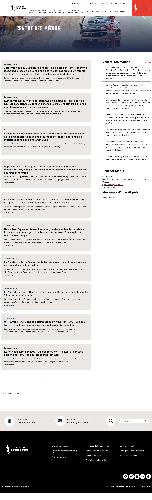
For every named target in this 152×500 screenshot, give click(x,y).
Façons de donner (92, 11)
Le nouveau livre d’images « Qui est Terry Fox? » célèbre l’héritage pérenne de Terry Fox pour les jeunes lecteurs (43, 353)
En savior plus (9, 84)
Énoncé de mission (90, 3)
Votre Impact (107, 11)
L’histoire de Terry (32, 11)
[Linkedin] (127, 3)
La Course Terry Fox (42, 11)
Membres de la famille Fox (97, 446)
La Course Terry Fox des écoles (57, 11)
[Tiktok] (148, 476)
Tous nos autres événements (75, 11)
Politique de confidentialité (132, 451)
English (104, 3)
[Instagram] (120, 3)
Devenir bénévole (93, 455)
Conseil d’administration (97, 460)
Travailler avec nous (128, 455)
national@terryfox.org (78, 422)
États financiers (59, 457)
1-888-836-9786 (25, 422)
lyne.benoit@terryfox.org (113, 185)
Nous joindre (76, 3)
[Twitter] (116, 3)
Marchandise (120, 11)
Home (3, 393)
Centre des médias (10, 64)
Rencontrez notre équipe (97, 451)
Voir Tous (147, 62)
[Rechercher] (145, 421)
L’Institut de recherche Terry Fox (64, 452)
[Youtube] (123, 3)
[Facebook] (112, 3)
